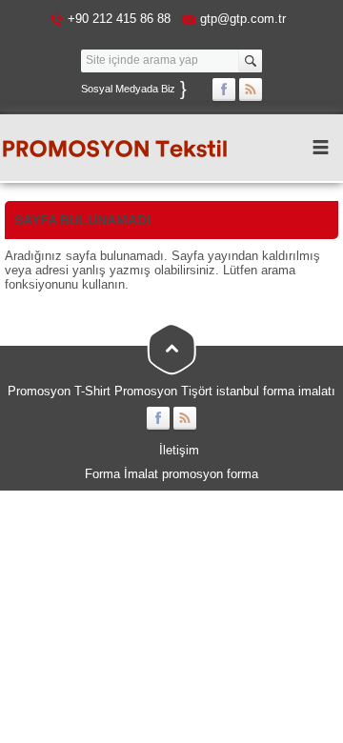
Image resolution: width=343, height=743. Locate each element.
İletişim (179, 450)
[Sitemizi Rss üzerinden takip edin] (250, 89)
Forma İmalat (121, 474)
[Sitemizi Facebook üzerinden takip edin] (223, 89)
